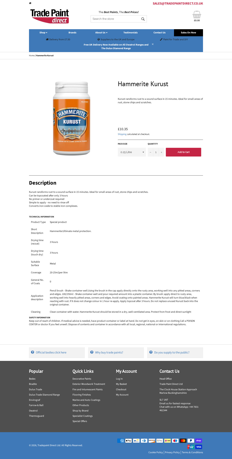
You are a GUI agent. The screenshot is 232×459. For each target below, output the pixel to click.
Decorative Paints (81, 379)
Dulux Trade (35, 389)
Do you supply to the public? (171, 352)
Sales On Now (188, 32)
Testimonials (130, 32)
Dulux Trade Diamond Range (44, 395)
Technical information (41, 216)
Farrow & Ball (36, 405)
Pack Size (122, 144)
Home (32, 55)
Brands (72, 32)
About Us (100, 32)
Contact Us (159, 32)
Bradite (33, 384)
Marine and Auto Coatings (86, 400)
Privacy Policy (172, 452)
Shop (43, 32)
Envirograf (34, 400)
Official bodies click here (51, 352)
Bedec (32, 379)
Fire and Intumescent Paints (87, 389)
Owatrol (33, 411)
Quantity (153, 144)
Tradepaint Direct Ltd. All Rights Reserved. (60, 445)
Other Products (80, 405)
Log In (119, 379)
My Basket (121, 384)
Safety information (39, 317)
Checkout (121, 389)
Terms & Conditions (192, 452)
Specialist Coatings (82, 416)
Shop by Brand (80, 411)
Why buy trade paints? (109, 352)
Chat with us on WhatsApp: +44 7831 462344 (179, 408)
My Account (122, 395)
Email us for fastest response (175, 403)
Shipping (122, 134)
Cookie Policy (155, 452)
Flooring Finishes (81, 395)
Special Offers (79, 421)
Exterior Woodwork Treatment (88, 384)
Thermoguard (36, 416)
